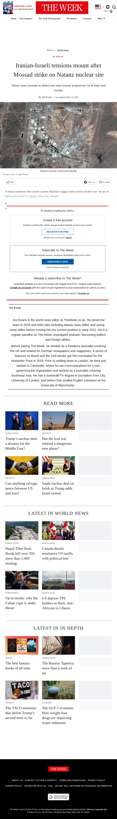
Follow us (91, 182)
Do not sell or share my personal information (83, 786)
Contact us (83, 293)
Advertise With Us (35, 786)
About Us (17, 780)
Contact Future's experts (41, 780)
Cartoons (87, 18)
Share (12, 182)
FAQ (50, 786)
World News (63, 50)
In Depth (58, 57)
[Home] (13, 18)
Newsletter (106, 182)
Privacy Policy (96, 780)
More (100, 18)
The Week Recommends (49, 18)
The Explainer (25, 18)
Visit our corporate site (97, 809)
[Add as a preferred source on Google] (58, 797)
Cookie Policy (13, 786)
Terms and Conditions (72, 780)
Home (50, 50)
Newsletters (72, 18)
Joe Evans (47, 97)
